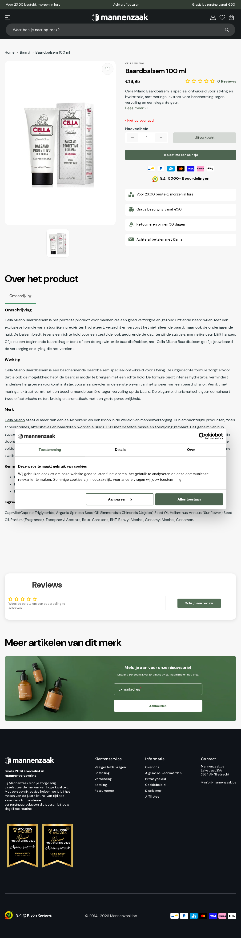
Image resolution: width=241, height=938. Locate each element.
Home (10, 52)
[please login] (107, 69)
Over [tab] (191, 450)
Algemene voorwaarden (163, 773)
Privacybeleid (155, 779)
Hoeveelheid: (137, 129)
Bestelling (102, 773)
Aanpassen (117, 499)
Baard (25, 52)
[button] (8, 17)
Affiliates (152, 797)
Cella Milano (15, 419)
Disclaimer (153, 791)
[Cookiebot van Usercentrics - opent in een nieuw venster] (202, 436)
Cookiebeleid (155, 785)
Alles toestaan (189, 499)
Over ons (152, 767)
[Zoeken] (229, 30)
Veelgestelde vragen (110, 767)
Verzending (103, 779)
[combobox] (120, 30)
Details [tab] (120, 450)
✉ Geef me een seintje (181, 155)
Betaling (101, 785)
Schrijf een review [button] (199, 603)
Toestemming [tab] (50, 450)
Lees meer (135, 108)
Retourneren (104, 791)
